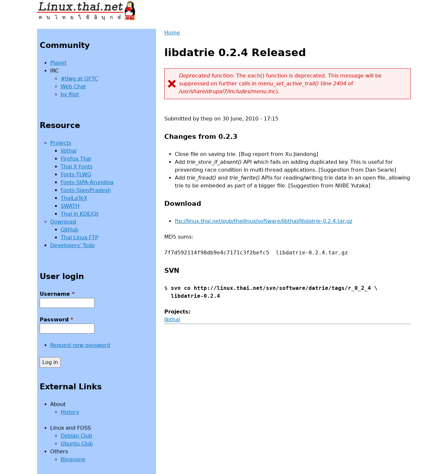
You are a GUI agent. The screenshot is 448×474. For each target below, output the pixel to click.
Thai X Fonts (76, 166)
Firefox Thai (76, 159)
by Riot (70, 94)
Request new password (80, 345)
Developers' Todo (72, 245)
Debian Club (76, 436)
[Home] (86, 10)
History (70, 412)
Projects (60, 143)
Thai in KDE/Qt (79, 214)
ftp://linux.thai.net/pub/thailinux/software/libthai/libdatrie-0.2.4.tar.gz (263, 221)
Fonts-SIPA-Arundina (87, 182)
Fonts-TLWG (76, 174)
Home (172, 33)
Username (57, 294)
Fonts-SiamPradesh (86, 190)
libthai (172, 319)
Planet (58, 63)
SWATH (70, 206)
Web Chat (73, 86)
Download (63, 222)
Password (56, 319)
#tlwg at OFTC (79, 78)
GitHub (69, 229)
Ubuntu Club (77, 444)
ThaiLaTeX (74, 198)
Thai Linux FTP (79, 237)
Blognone (73, 459)
